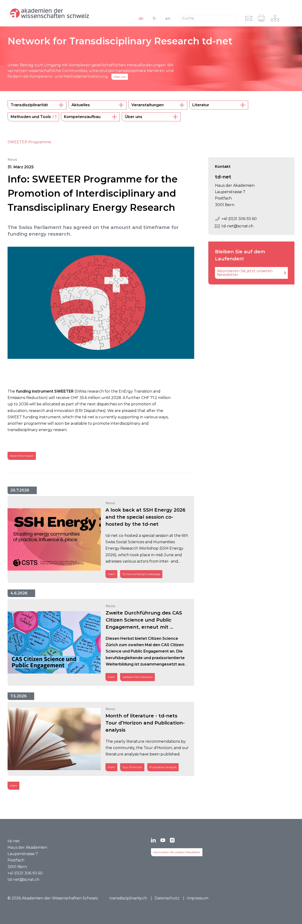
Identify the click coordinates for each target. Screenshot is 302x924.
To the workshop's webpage (141, 574)
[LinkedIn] (153, 840)
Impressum (197, 898)
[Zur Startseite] (60, 13)
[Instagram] (172, 840)
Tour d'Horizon (132, 767)
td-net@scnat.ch (237, 226)
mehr (111, 574)
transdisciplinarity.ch (128, 898)
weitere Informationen (137, 677)
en (167, 18)
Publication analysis (162, 767)
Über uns (119, 76)
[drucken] (261, 18)
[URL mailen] (248, 18)
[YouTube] (162, 840)
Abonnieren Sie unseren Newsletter (176, 852)
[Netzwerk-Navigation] (275, 18)
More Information (22, 456)
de (140, 18)
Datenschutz (167, 898)
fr (154, 18)
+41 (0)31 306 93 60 (239, 218)
